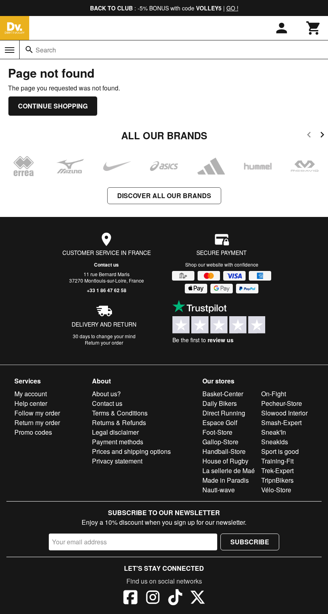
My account (30, 393)
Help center (30, 403)
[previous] (309, 136)
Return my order (37, 422)
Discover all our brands (164, 195)
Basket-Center (222, 393)
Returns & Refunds (119, 422)
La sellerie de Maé (228, 470)
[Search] (29, 49)
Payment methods (117, 441)
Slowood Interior (284, 412)
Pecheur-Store (281, 403)
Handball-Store (224, 451)
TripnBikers (277, 480)
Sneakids (274, 441)
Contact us (106, 264)
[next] (322, 136)
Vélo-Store (276, 489)
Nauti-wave (218, 489)
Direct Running (223, 412)
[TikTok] (175, 598)
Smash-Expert (281, 422)
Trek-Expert (277, 470)
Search (46, 49)
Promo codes (33, 432)
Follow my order (37, 412)
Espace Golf (219, 422)
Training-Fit (277, 461)
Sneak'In (273, 432)
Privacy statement (117, 461)
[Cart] (314, 28)
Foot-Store (217, 432)
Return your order (104, 342)
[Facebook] (130, 598)
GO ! (232, 8)
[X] (198, 598)
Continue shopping (53, 105)
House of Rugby (225, 461)
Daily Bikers (219, 403)
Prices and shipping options (131, 451)
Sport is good (280, 451)
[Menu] (9, 50)
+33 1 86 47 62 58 (106, 290)
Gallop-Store (220, 441)
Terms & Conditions (120, 412)
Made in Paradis (225, 480)
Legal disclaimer (115, 432)
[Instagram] (153, 598)
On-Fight (273, 393)
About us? (106, 393)
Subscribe (249, 541)
